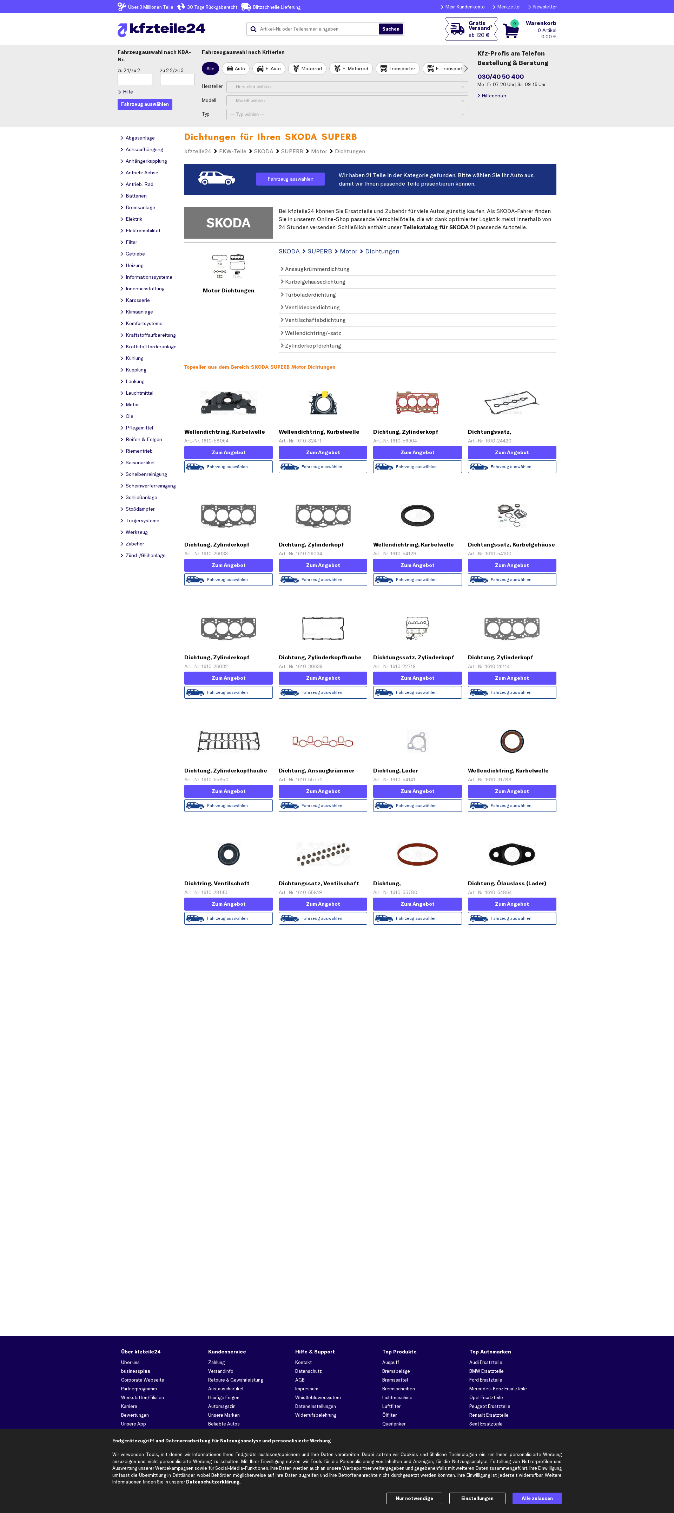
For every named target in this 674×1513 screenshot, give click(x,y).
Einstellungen (477, 1498)
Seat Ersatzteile (486, 1424)
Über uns (130, 1362)
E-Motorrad (355, 68)
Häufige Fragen (223, 1397)
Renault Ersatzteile (489, 1415)
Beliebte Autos (224, 1424)
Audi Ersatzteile (485, 1362)
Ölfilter (389, 1415)
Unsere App (133, 1424)
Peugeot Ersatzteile (489, 1406)
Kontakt (303, 1362)
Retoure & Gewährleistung (235, 1380)
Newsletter (545, 6)
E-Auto (273, 68)
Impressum (306, 1388)
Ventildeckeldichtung (312, 307)
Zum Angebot (229, 452)
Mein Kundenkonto (465, 6)
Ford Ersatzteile (485, 1380)
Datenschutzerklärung (213, 1482)
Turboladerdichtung (310, 294)
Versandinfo (220, 1371)
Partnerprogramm (139, 1388)
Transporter (402, 68)
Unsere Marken (224, 1415)
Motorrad (311, 68)
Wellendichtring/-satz (312, 332)
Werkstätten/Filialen (142, 1397)
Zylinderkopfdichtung (312, 345)
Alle (210, 68)
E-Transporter (451, 68)
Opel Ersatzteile (486, 1397)
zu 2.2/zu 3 (172, 70)
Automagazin (222, 1406)
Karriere (129, 1406)
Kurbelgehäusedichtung (314, 281)
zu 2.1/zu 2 (129, 70)
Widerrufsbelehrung (315, 1415)
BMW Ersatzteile (486, 1371)
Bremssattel (395, 1380)
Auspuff (390, 1362)
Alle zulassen (537, 1498)
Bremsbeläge (396, 1371)
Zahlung (216, 1362)
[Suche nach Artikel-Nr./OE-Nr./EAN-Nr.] (391, 29)
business (135, 1371)
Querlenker (393, 1424)
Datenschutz (308, 1371)
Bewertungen (135, 1415)
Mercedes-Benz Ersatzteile (498, 1388)
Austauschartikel (225, 1388)
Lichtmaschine (397, 1397)
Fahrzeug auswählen (290, 179)
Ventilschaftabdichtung (315, 319)
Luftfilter (391, 1406)
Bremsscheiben (398, 1388)
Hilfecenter (494, 95)
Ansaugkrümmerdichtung (317, 268)
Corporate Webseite (142, 1380)
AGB (300, 1380)
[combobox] (315, 29)
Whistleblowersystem (318, 1397)
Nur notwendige (414, 1498)
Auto (240, 68)
